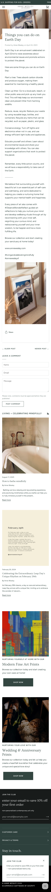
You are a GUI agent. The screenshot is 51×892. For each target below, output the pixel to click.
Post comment (13, 404)
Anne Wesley (10, 883)
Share (11, 332)
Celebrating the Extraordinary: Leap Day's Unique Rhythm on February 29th (23, 575)
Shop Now (18, 682)
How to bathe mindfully (14, 481)
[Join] (45, 816)
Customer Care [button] (10, 832)
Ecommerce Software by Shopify (18, 886)
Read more (6, 500)
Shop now (18, 776)
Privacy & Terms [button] (10, 840)
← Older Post (9, 349)
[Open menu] (6, 7)
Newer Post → (42, 349)
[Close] (45, 859)
